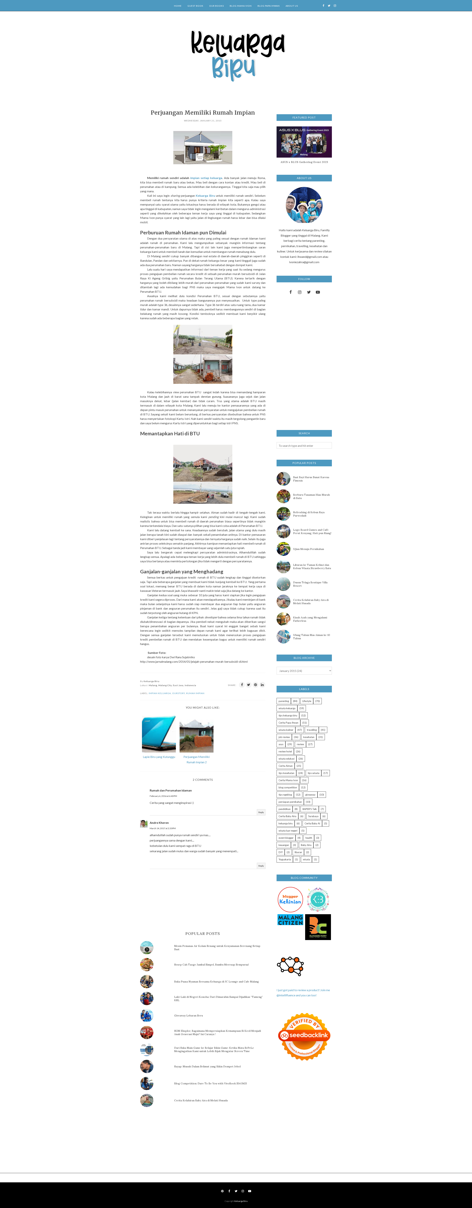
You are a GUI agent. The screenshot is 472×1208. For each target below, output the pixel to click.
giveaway (310, 794)
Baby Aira (306, 845)
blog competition (288, 787)
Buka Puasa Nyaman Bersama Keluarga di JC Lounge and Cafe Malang (216, 981)
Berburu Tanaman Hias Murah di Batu (311, 496)
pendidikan (285, 809)
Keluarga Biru (241, 1201)
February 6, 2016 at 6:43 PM (163, 796)
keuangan (284, 845)
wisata (306, 859)
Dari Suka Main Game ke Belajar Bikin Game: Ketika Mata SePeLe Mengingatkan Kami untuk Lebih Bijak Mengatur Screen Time (214, 1049)
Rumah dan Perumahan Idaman (171, 790)
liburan (298, 852)
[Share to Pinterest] (255, 685)
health (309, 837)
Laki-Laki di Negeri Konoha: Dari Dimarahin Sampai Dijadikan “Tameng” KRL (218, 998)
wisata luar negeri (288, 830)
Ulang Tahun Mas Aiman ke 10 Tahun (311, 636)
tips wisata (313, 773)
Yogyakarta (285, 859)
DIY (281, 852)
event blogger (286, 837)
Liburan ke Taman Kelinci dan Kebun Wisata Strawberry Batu (312, 566)
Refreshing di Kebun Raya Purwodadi (308, 514)
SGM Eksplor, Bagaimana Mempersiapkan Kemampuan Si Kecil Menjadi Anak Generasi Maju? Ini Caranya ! (217, 1032)
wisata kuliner (286, 729)
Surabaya (313, 816)
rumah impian (195, 693)
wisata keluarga (287, 708)
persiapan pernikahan (290, 801)
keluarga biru (286, 823)
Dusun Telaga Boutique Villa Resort (310, 584)
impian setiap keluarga (206, 178)
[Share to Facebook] (242, 685)
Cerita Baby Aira (287, 816)
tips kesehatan (286, 773)
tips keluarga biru (288, 715)
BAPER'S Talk (310, 809)
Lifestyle (306, 701)
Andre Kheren (159, 822)
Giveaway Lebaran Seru (188, 1015)
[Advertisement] (167, 1141)
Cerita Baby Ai (312, 823)
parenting (284, 701)
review (300, 744)
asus (281, 744)
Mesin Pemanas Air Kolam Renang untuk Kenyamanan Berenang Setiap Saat (217, 947)
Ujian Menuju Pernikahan (308, 549)
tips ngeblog (285, 794)
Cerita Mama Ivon (288, 780)
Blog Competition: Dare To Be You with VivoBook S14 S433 (210, 1083)
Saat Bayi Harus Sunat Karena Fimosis (311, 479)
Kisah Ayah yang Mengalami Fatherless (310, 619)
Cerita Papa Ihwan (288, 722)
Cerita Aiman (286, 765)
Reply (261, 812)
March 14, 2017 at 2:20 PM (163, 828)
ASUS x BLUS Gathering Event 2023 (304, 162)
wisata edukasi (286, 758)
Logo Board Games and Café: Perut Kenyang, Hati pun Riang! (312, 531)
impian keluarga (160, 693)
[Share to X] (249, 685)
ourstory (178, 693)
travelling (312, 729)
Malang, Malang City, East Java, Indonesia (172, 685)
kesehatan (308, 737)
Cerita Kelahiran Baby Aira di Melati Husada (201, 1100)
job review (284, 737)
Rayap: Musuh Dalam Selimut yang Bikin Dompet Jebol (207, 1066)
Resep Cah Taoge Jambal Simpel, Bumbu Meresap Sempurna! (211, 964)
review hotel (285, 751)
